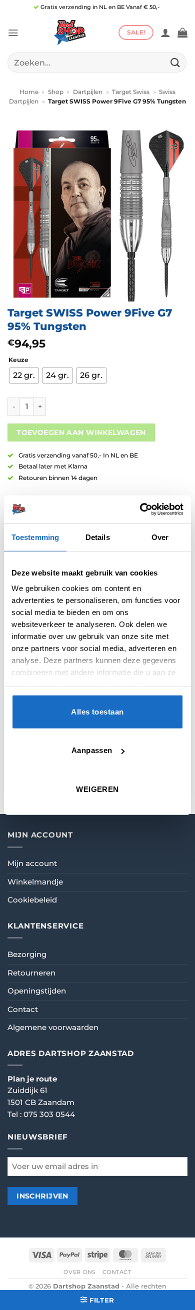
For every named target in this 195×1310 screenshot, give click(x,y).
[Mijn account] (165, 33)
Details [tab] (98, 536)
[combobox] (97, 62)
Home (29, 92)
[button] (13, 32)
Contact (23, 1009)
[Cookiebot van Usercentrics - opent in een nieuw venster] (140, 509)
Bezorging (27, 954)
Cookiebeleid (32, 900)
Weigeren (97, 788)
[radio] (24, 375)
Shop (56, 92)
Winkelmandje (35, 882)
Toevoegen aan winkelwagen (81, 432)
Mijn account (32, 863)
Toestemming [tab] (35, 536)
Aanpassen (92, 750)
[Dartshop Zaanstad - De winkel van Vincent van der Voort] (68, 32)
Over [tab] (160, 536)
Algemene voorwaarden (53, 1027)
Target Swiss (131, 92)
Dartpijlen (87, 92)
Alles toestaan (97, 711)
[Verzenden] (176, 62)
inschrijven (42, 1196)
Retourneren (32, 973)
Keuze (18, 360)
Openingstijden (37, 991)
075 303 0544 (49, 1114)
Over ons (80, 1272)
